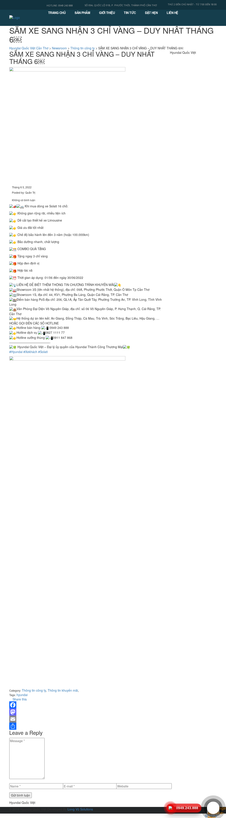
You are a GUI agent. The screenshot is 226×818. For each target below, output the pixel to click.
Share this (19, 699)
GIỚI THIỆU (107, 12)
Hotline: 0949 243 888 (60, 5)
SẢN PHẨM (82, 12)
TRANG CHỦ (57, 12)
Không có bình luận (23, 200)
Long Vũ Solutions (80, 809)
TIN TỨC (130, 12)
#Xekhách (30, 351)
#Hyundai (16, 351)
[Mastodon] (86, 712)
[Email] (86, 719)
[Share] (86, 726)
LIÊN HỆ (172, 12)
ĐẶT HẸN (151, 12)
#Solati (43, 351)
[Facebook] (86, 704)
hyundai (22, 695)
